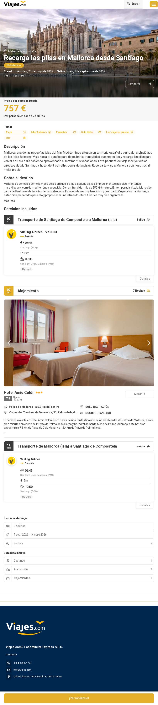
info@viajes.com (22, 670)
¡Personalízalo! (79, 698)
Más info (9, 200)
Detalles (145, 278)
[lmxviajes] (25, 628)
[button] (9, 343)
